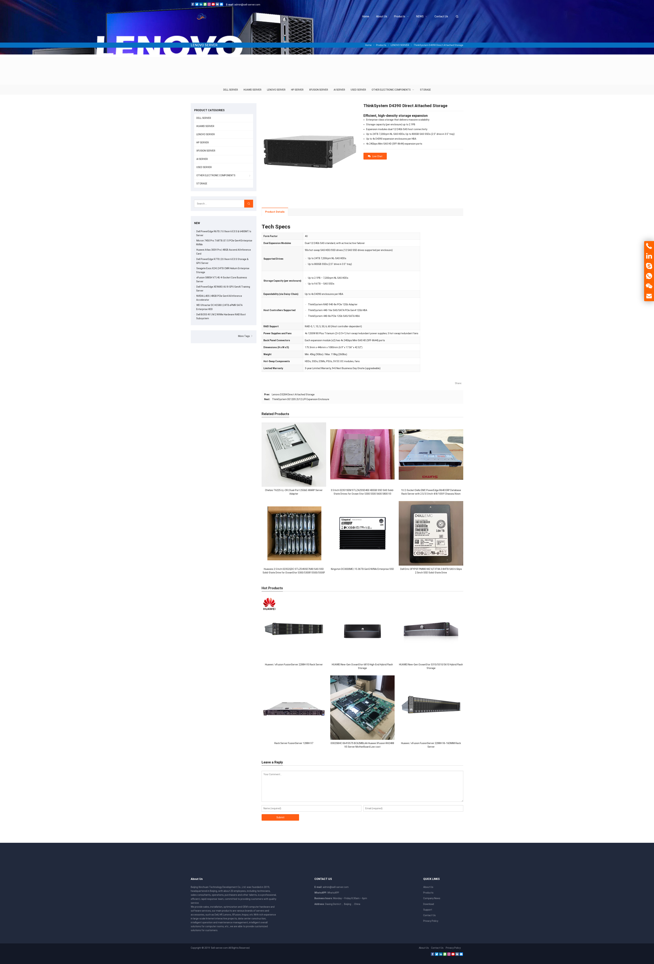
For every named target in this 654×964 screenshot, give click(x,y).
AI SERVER (339, 89)
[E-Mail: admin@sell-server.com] (649, 296)
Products (428, 892)
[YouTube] (213, 5)
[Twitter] (197, 5)
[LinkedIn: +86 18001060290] (649, 256)
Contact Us (429, 915)
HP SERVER (297, 89)
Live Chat (377, 156)
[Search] (248, 204)
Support (427, 909)
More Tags (244, 336)
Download (428, 904)
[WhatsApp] (205, 5)
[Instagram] (209, 5)
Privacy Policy (430, 921)
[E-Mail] (221, 5)
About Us (428, 887)
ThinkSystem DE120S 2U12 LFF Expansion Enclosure (300, 399)
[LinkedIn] (201, 5)
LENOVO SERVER (276, 89)
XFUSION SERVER (318, 89)
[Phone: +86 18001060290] (649, 246)
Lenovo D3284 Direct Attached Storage (293, 394)
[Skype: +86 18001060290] (649, 266)
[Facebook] (193, 5)
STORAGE (425, 89)
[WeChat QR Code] (649, 286)
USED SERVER (358, 89)
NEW (197, 223)
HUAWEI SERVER (252, 89)
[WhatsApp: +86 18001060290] (649, 276)
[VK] (217, 5)
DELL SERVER (230, 89)
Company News (431, 898)
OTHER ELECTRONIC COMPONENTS (391, 89)
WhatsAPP (333, 892)
